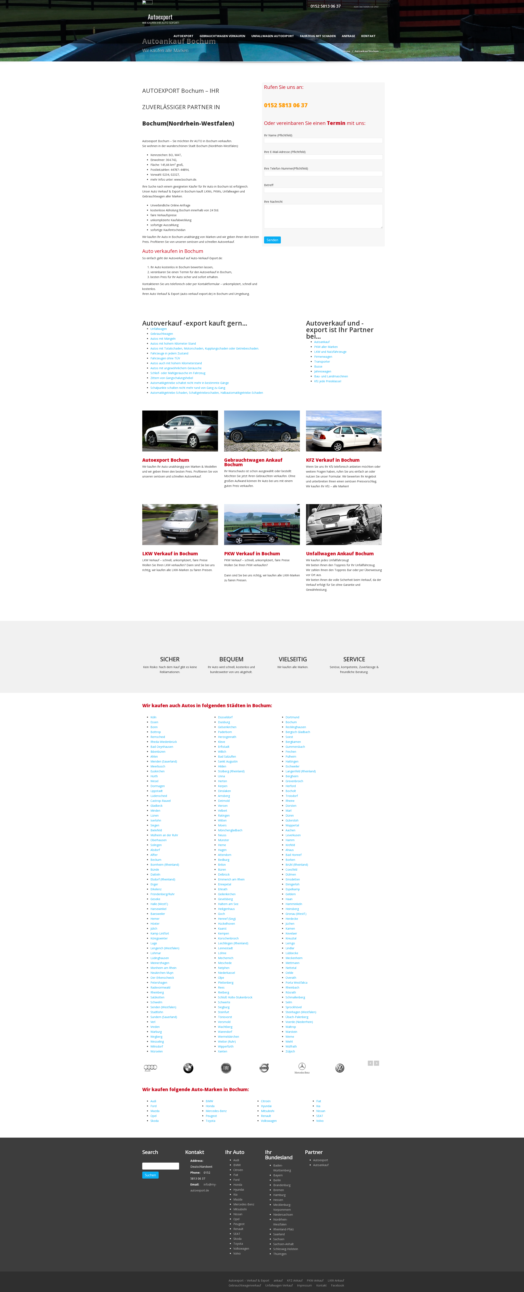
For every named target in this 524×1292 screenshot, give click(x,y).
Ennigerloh (292, 884)
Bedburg (223, 860)
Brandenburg (281, 1185)
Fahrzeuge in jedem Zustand (169, 353)
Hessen (278, 1200)
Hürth (154, 776)
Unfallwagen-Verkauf (279, 1285)
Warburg (156, 1032)
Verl (152, 1022)
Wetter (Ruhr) (227, 1041)
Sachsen (278, 1239)
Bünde (154, 869)
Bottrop (155, 732)
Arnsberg (224, 796)
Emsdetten (293, 879)
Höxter (154, 923)
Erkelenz (155, 889)
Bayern (278, 1175)
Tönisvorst (225, 1017)
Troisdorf (292, 796)
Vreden (155, 1027)
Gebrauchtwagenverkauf (245, 1285)
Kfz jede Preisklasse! (327, 381)
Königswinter (159, 938)
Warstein (291, 1032)
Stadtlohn (156, 1012)
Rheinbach (292, 987)
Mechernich (225, 958)
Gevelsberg (225, 899)
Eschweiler (292, 766)
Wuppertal (292, 825)
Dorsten (291, 806)
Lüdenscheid (158, 796)
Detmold (224, 801)
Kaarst (222, 928)
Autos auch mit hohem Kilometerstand (176, 363)
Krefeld (290, 845)
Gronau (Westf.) (296, 914)
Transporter (322, 361)
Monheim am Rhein (163, 968)
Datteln (155, 874)
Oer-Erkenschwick (162, 978)
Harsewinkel (158, 909)
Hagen (222, 850)
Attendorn (224, 855)
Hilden (222, 766)
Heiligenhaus (226, 909)
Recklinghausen (296, 727)
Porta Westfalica (296, 982)
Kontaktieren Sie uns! (366, 6)
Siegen (154, 825)
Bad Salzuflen (227, 756)
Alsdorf (155, 850)
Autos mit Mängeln (163, 339)
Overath (291, 978)
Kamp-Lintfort (159, 933)
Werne (290, 1037)
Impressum (304, 1285)
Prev (370, 1063)
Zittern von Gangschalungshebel (171, 378)
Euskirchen (157, 771)
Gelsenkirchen (227, 727)
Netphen (223, 968)
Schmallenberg (295, 997)
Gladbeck (156, 806)
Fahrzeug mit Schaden (318, 36)
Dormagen (157, 786)
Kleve (221, 742)
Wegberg (156, 1037)
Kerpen (222, 786)
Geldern (291, 894)
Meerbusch (157, 766)
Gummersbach (295, 747)
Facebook (337, 1285)
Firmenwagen (323, 357)
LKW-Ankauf (336, 1280)
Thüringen (280, 1254)
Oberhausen (158, 840)
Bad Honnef (294, 855)
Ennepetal (224, 884)
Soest (289, 737)
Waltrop (291, 1027)
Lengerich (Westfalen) (164, 948)
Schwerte (224, 1002)
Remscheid (157, 737)
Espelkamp (293, 889)
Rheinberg (157, 992)
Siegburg (223, 1007)
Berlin (277, 1180)
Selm (289, 1002)
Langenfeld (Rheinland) (301, 771)
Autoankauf (322, 342)
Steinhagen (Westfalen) (301, 1012)
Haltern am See (228, 904)
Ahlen (154, 756)
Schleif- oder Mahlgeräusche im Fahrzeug (177, 373)
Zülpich (290, 1051)
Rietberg (223, 992)
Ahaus (290, 850)
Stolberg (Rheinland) (231, 771)
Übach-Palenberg (297, 1017)
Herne (222, 845)
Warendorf (225, 1032)
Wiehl (289, 1041)
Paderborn (225, 732)
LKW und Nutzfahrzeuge (330, 352)
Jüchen (290, 923)
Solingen (156, 845)
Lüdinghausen (159, 958)
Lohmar (155, 953)
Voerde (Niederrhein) (299, 1022)
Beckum (155, 860)
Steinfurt (223, 1012)
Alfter (154, 855)
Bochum (291, 722)
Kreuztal (291, 938)
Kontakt (368, 36)
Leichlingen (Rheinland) (233, 943)
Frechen (291, 751)
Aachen (290, 830)
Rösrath (291, 992)
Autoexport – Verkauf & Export (249, 1280)
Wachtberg (225, 1027)
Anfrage (348, 36)
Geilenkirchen (227, 894)
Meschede (225, 963)
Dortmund (292, 717)
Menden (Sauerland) (163, 761)
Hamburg (279, 1195)
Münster (223, 840)
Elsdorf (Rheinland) (162, 879)
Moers (222, 825)
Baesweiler (157, 914)
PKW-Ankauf (315, 1280)
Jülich (153, 928)
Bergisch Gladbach (298, 732)
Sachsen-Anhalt (283, 1244)
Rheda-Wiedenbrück (163, 742)
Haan (289, 899)
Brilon (222, 865)
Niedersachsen (283, 1214)
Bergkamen (293, 742)
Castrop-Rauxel (160, 801)
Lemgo (290, 943)
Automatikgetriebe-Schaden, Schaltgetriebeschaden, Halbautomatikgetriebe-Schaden (206, 393)
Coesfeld (291, 869)
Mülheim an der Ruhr (164, 835)
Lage (153, 943)
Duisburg (224, 722)
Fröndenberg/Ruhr (162, 894)
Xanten (222, 1051)
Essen (154, 722)
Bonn (154, 727)
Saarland (279, 1234)
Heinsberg (292, 909)
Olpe (221, 978)
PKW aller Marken (326, 347)
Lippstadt (156, 791)
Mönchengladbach (230, 830)
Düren (290, 815)
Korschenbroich (228, 938)
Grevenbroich (294, 781)
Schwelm (156, 1002)
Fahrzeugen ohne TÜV (165, 358)
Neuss (222, 835)
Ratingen (224, 815)
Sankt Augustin (228, 761)
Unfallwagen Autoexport (272, 36)
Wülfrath (291, 1046)
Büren (222, 869)
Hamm (290, 840)
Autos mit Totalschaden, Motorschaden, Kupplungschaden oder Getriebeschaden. (204, 348)
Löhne (222, 953)
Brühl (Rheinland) (297, 865)
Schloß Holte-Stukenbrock (235, 997)
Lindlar (290, 948)
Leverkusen (293, 835)
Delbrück (224, 874)
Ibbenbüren (157, 751)
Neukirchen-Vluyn (161, 973)
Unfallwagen (158, 329)
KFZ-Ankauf (295, 1280)
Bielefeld (156, 830)
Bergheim (292, 776)
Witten (222, 820)
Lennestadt (225, 948)
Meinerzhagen (159, 963)
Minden (155, 810)
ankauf (278, 1280)
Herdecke (292, 919)
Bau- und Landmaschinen (331, 376)
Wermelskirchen (228, 1037)
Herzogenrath (227, 737)
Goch (221, 914)
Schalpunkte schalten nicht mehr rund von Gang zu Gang (187, 388)
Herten (222, 781)
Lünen (154, 815)
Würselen (156, 1051)
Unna (221, 776)
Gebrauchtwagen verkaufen (222, 36)
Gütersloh (292, 820)
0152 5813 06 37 (325, 6)
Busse (318, 366)
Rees (221, 987)
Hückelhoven (226, 923)
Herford (291, 786)
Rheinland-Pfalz (283, 1229)
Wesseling (157, 1041)
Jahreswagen (322, 371)
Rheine (290, 801)
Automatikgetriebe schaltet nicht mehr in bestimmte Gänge (189, 383)
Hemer (154, 919)
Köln (153, 717)
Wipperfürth (226, 1046)
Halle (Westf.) (159, 904)
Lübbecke (292, 953)
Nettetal (291, 968)
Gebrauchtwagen (161, 334)
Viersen (223, 806)
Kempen (223, 933)
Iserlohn (155, 820)
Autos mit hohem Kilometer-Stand (173, 343)
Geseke (155, 899)
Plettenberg (225, 982)
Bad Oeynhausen (161, 747)
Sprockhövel (294, 1007)
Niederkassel (226, 973)
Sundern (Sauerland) (163, 1017)
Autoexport (183, 36)
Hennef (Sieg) (227, 919)
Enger (154, 884)
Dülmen (291, 874)
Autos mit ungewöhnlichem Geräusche (176, 368)
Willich (222, 751)
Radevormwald (160, 987)
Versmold (224, 1022)
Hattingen (292, 761)
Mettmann (292, 963)
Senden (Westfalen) (163, 1007)
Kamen (290, 928)
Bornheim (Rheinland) (164, 865)
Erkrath (222, 889)
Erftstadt (223, 747)
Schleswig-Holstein (285, 1249)
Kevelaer (291, 933)
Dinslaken (224, 791)
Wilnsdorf (156, 1046)
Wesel (154, 781)
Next (376, 1063)
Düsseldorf (225, 717)
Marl (288, 810)
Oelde (289, 973)
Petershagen (158, 982)
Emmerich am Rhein (231, 879)
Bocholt (291, 791)
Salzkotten (157, 997)
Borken (290, 860)
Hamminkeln (294, 904)
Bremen (278, 1190)
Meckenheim (294, 958)
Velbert (222, 810)
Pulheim (291, 756)
